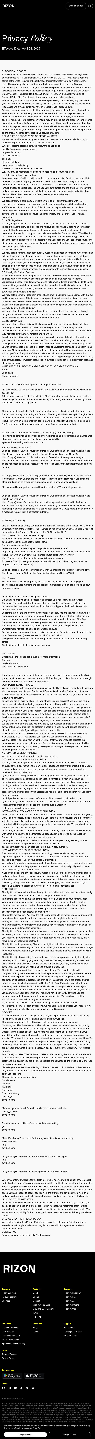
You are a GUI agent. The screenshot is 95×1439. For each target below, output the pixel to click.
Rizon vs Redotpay (72, 1293)
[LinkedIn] (27, 1387)
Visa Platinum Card (41, 1305)
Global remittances (10, 1328)
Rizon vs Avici (70, 1309)
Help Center (69, 1328)
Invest (35, 1313)
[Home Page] (8, 6)
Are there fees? (70, 1336)
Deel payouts (8, 1332)
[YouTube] (15, 1387)
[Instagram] (9, 1387)
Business (6, 1301)
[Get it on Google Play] (12, 1376)
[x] (21, 1387)
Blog (35, 1328)
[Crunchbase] (33, 1387)
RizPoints (37, 1317)
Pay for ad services (10, 1340)
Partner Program (9, 1297)
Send (35, 1293)
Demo (35, 1332)
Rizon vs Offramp (71, 1305)
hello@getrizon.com (73, 1332)
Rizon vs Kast (70, 1297)
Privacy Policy (37, 1428)
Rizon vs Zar (69, 1301)
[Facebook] (3, 1387)
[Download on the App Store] (34, 1376)
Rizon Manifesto (9, 1293)
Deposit (36, 1301)
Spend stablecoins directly (13, 1344)
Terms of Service (9, 1354)
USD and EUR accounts (43, 1309)
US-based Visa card (11, 1336)
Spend (36, 1297)
